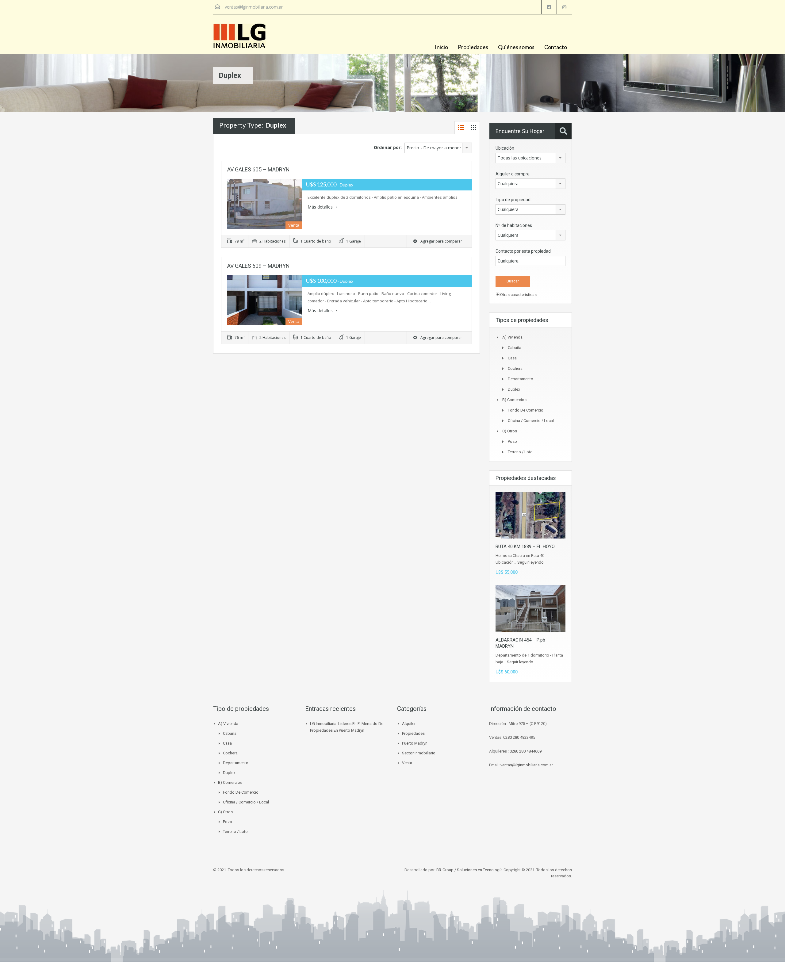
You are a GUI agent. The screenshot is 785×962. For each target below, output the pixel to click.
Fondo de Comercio (525, 410)
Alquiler (408, 723)
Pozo (512, 441)
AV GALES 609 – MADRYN (258, 266)
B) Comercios (514, 399)
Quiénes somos (516, 47)
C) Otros (509, 431)
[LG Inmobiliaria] (239, 39)
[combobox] (438, 148)
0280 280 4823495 (519, 737)
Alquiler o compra (513, 173)
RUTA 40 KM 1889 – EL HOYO (525, 546)
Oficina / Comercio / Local (531, 420)
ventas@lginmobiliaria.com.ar (254, 7)
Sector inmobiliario (418, 753)
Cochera (515, 368)
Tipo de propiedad (513, 199)
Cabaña (514, 347)
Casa (512, 358)
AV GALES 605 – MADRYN (258, 169)
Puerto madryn (414, 743)
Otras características (518, 294)
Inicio (441, 47)
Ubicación (505, 148)
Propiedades (473, 47)
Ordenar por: (388, 147)
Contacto (555, 47)
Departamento (520, 379)
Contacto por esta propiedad (523, 251)
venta (407, 763)
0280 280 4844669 (526, 751)
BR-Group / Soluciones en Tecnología (469, 870)
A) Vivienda (512, 337)
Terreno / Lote (520, 452)
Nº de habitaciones (514, 225)
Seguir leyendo (530, 562)
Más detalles (321, 207)
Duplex (514, 389)
